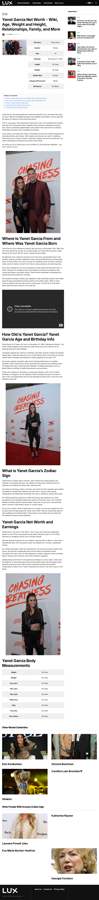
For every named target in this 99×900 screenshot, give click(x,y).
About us (38, 889)
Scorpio (55, 75)
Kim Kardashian (12, 764)
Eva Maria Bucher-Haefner (18, 850)
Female (55, 48)
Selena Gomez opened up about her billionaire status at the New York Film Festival (87, 77)
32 (55, 53)
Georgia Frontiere (62, 878)
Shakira (7, 799)
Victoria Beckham (62, 764)
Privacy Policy (59, 889)
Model (4, 14)
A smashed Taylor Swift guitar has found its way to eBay (87, 63)
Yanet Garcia (55, 42)
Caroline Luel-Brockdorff (66, 771)
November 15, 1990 (55, 59)
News (78, 17)
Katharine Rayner (62, 815)
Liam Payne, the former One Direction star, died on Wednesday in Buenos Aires (87, 50)
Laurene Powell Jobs (15, 843)
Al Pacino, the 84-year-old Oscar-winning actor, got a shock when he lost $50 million (87, 23)
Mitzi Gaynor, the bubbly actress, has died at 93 (86, 37)
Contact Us (48, 889)
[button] (89, 2)
